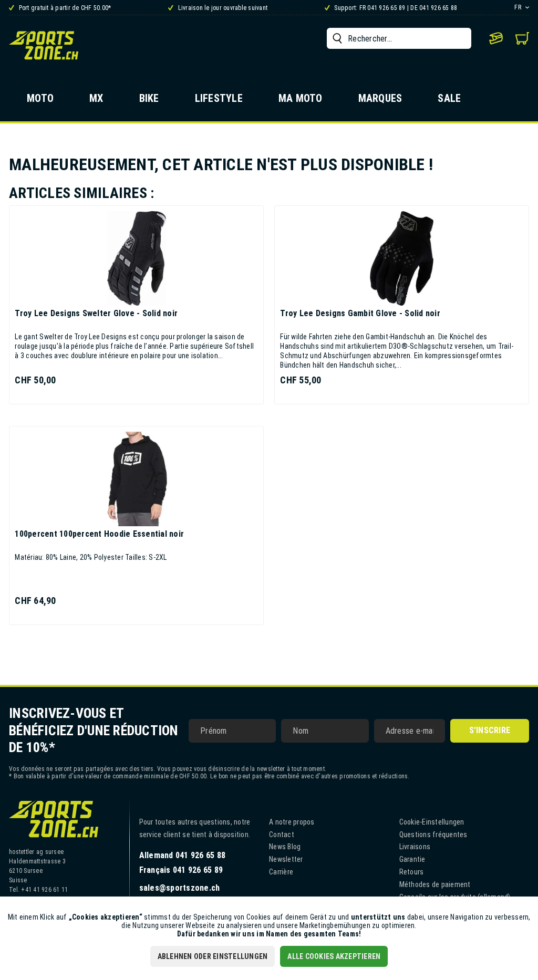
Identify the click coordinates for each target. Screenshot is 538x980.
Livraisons (415, 846)
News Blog (285, 846)
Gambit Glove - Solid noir (360, 313)
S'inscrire (490, 730)
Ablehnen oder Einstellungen (213, 956)
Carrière (281, 872)
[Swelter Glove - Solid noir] (136, 258)
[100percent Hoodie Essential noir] (136, 479)
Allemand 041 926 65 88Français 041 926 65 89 (182, 862)
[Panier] (522, 38)
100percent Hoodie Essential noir (99, 534)
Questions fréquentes (433, 834)
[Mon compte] (496, 38)
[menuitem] (399, 38)
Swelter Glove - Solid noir (96, 313)
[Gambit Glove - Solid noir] (401, 258)
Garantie (412, 859)
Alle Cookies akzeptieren (333, 956)
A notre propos (292, 822)
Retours (411, 872)
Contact (281, 834)
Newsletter (286, 859)
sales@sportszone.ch (179, 888)
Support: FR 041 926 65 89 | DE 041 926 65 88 (395, 8)
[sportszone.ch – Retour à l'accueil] (43, 45)
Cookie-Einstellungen (431, 822)
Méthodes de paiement (435, 884)
